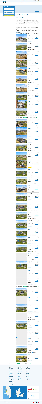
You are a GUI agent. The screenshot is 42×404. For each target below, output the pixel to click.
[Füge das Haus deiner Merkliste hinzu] (38, 35)
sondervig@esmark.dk (11, 368)
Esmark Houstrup (11, 371)
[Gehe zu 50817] (27, 308)
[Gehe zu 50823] (27, 172)
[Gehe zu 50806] (27, 156)
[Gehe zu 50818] (27, 104)
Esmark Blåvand (11, 376)
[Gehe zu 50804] (27, 224)
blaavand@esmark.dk (11, 378)
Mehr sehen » (36, 38)
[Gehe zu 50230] (27, 188)
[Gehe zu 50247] (27, 79)
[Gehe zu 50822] (27, 325)
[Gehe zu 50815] (27, 96)
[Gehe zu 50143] (27, 63)
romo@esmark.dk (27, 378)
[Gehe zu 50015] (27, 131)
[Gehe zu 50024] (27, 358)
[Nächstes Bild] (26, 38)
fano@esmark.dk (19, 378)
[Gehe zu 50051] (27, 316)
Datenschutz (14, 402)
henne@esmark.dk (19, 373)
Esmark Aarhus (10, 381)
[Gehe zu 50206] (27, 88)
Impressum (11, 402)
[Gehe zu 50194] (27, 207)
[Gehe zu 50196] (27, 112)
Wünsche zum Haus (6, 12)
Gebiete (5, 9)
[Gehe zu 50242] (27, 341)
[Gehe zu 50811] (27, 248)
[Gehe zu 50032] (27, 147)
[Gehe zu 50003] (27, 164)
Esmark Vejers (27, 371)
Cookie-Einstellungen (17, 402)
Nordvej (8, 4)
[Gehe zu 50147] (27, 123)
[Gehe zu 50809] (27, 215)
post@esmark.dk (10, 383)
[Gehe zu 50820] (27, 333)
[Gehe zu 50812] (27, 349)
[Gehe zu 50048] (27, 257)
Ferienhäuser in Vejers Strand (18, 32)
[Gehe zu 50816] (27, 232)
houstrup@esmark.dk (11, 373)
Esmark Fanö (19, 376)
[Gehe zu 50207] (27, 55)
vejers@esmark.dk (27, 373)
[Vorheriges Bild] (16, 38)
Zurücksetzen (13, 12)
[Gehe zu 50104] (27, 180)
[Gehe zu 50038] (27, 281)
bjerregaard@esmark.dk (20, 368)
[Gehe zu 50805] (27, 46)
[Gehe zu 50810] (27, 300)
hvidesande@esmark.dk (28, 368)
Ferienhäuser (9, 15)
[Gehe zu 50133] (27, 139)
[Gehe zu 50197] (27, 292)
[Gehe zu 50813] (27, 265)
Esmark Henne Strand (20, 371)
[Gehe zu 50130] (27, 71)
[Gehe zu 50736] (27, 38)
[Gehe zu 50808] (27, 273)
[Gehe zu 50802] (27, 197)
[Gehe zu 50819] (27, 240)
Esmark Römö (27, 376)
